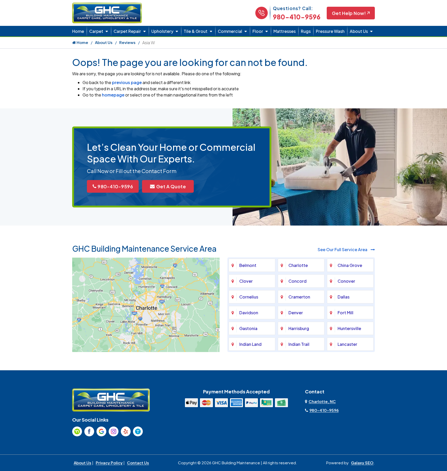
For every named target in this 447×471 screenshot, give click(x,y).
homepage (113, 95)
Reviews (127, 42)
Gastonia (248, 328)
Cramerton (299, 297)
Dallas (343, 297)
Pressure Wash (330, 31)
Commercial (230, 31)
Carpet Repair (127, 31)
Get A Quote (171, 186)
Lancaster (347, 344)
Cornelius (248, 297)
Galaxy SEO (362, 462)
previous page (127, 82)
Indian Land (250, 344)
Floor (257, 31)
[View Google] (101, 431)
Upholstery (162, 31)
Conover (346, 281)
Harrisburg (298, 328)
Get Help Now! (349, 13)
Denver (295, 312)
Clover (246, 281)
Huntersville (349, 328)
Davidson (248, 312)
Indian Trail (298, 344)
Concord (297, 281)
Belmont (247, 265)
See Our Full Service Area (343, 249)
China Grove (350, 265)
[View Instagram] (113, 431)
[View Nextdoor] (77, 431)
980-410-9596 (297, 17)
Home (78, 31)
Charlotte (298, 265)
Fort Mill (345, 312)
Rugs (306, 31)
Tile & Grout (195, 31)
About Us (359, 31)
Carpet (96, 31)
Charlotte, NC (322, 401)
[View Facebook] (89, 431)
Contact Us (138, 462)
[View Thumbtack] (138, 431)
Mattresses (284, 31)
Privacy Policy (109, 462)
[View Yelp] (126, 431)
